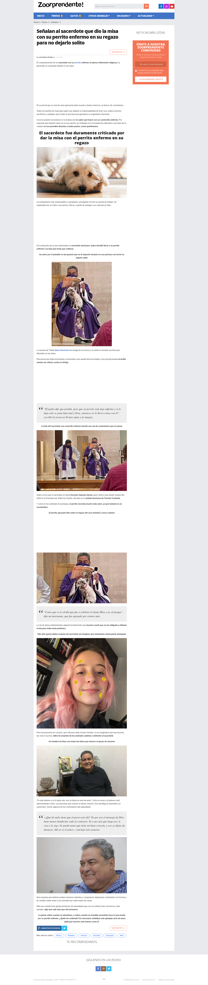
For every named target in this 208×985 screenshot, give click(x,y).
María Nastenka (62, 350)
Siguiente (117, 52)
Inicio (40, 15)
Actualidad (145, 15)
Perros (44, 22)
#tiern (122, 935)
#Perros (59, 935)
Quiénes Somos (149, 980)
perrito (78, 63)
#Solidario (71, 935)
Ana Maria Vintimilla (47, 57)
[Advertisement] (82, 87)
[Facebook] (98, 968)
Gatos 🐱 (75, 15)
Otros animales (98, 15)
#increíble (96, 935)
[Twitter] (108, 968)
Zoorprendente (39, 980)
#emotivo (84, 935)
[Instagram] (103, 968)
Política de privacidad (166, 980)
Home (36, 22)
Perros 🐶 (57, 15)
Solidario (123, 15)
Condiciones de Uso (131, 980)
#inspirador (110, 935)
